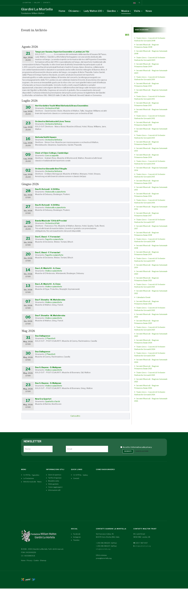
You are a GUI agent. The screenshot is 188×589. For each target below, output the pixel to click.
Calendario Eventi (143, 297)
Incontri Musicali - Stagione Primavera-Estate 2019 (146, 253)
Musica (125, 11)
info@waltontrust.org (143, 546)
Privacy (29, 560)
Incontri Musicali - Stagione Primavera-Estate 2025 (146, 367)
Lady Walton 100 (93, 11)
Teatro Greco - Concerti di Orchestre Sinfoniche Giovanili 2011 (149, 97)
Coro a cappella (51, 155)
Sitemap (43, 560)
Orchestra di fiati (52, 108)
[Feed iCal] (128, 35)
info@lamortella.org (103, 549)
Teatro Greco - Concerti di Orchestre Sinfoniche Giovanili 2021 (149, 285)
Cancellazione (141, 451)
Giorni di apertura (54, 475)
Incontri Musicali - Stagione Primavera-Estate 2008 (146, 46)
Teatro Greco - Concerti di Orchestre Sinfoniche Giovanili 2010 (149, 78)
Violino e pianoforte (53, 271)
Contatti (46, 2)
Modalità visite (53, 481)
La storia (26, 475)
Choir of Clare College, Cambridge (51, 153)
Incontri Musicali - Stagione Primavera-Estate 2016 (146, 195)
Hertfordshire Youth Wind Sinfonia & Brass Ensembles (61, 106)
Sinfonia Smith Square (46, 137)
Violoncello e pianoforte (55, 192)
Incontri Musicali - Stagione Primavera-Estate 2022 (146, 302)
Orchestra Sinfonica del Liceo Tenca (52, 121)
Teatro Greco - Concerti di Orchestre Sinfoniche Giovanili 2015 (149, 175)
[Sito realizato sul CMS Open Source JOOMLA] (22, 579)
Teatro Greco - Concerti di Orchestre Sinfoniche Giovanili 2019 (149, 259)
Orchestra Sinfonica (53, 124)
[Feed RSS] (126, 35)
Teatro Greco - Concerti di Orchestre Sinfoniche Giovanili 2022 (149, 309)
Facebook (76, 534)
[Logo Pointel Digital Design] (33, 579)
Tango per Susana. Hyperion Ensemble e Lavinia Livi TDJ (62, 52)
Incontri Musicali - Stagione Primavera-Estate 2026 (146, 386)
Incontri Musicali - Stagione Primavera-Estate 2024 (146, 341)
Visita (137, 11)
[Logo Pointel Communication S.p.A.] (28, 579)
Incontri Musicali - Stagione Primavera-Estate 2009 (146, 65)
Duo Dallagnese (42, 336)
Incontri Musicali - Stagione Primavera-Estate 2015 (146, 182)
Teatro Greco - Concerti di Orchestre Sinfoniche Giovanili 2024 (149, 354)
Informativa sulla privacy (141, 447)
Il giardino (35, 475)
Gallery (37, 2)
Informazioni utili (54, 490)
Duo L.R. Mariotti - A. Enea (47, 268)
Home (62, 11)
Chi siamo (73, 11)
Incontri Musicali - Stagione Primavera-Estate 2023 (146, 322)
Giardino (111, 11)
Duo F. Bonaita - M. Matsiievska (50, 300)
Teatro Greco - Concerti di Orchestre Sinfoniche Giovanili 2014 (149, 162)
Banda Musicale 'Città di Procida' (51, 221)
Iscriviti (128, 451)
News (149, 11)
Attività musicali (29, 482)
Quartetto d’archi (52, 401)
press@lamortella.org (104, 558)
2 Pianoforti (50, 338)
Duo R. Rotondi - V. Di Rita (47, 189)
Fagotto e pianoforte (54, 239)
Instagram (77, 537)
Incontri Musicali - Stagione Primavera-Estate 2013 (146, 143)
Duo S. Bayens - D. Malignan (48, 367)
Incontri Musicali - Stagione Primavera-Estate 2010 (146, 84)
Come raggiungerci (55, 487)
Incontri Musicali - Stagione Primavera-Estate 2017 (146, 214)
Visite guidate (53, 484)
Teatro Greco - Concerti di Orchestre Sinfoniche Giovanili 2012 (149, 117)
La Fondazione (28, 478)
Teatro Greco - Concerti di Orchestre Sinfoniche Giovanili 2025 (149, 373)
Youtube (76, 540)
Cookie (36, 560)
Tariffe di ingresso (54, 478)
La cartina (27, 2)
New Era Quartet (43, 399)
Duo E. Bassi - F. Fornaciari (47, 237)
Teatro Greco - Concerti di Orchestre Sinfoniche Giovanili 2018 (149, 240)
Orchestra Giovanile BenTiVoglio (51, 169)
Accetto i (137, 447)
